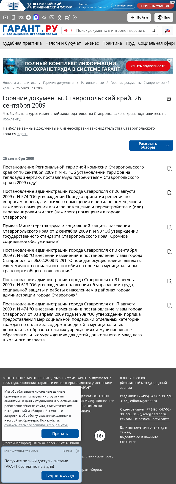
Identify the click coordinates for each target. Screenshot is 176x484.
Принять (60, 433)
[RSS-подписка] (75, 17)
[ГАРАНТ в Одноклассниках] (59, 17)
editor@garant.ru (143, 401)
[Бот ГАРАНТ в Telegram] (52, 17)
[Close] (77, 451)
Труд (130, 43)
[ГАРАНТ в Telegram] (44, 17)
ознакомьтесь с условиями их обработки (36, 425)
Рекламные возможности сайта (145, 419)
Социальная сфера (157, 43)
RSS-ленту (11, 119)
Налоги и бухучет (63, 43)
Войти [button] (142, 17)
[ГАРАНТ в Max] (36, 17)
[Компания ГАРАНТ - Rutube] (67, 17)
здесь (22, 133)
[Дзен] (28, 17)
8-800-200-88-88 (132, 378)
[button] (167, 30)
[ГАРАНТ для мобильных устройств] (13, 17)
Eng (167, 17)
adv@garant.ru (154, 414)
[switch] (68, 30)
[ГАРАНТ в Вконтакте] (21, 17)
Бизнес (92, 43)
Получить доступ (60, 475)
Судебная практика (22, 43)
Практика (112, 43)
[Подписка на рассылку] (5, 17)
